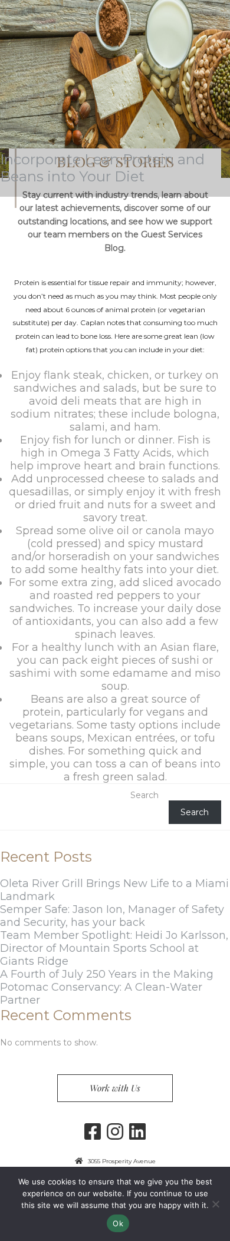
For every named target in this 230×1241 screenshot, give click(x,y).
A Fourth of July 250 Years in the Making (106, 974)
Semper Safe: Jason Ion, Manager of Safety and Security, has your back (112, 916)
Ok (118, 1223)
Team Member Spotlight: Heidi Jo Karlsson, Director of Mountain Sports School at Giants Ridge (114, 948)
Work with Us (115, 1088)
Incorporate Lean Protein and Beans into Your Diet (102, 168)
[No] (215, 1204)
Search (144, 795)
